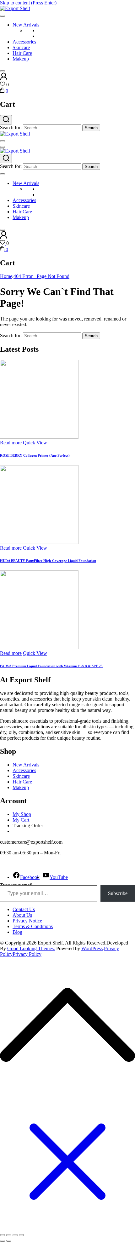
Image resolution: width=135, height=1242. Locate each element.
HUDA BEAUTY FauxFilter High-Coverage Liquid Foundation (48, 561)
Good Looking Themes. (31, 948)
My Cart (21, 820)
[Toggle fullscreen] (8, 1235)
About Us (22, 915)
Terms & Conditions (33, 926)
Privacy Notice (27, 920)
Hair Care (22, 53)
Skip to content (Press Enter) (28, 2)
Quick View (35, 442)
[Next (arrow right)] (8, 1241)
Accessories (24, 41)
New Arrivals (26, 24)
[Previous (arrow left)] (2, 1241)
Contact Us (24, 909)
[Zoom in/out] (2, 1235)
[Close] (2, 71)
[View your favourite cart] (3, 84)
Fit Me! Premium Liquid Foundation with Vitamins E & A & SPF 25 (51, 666)
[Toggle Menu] (2, 16)
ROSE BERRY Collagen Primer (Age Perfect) (35, 455)
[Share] (15, 1235)
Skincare (21, 47)
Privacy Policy (27, 954)
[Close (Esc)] (21, 1235)
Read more (11, 442)
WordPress (92, 948)
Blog (17, 932)
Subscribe (117, 893)
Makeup (21, 58)
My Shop (22, 814)
